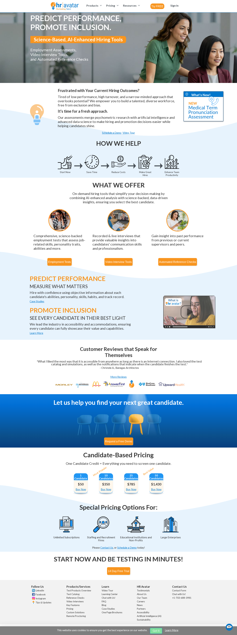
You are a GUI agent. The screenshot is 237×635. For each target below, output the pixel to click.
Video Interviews (75, 601)
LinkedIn (40, 590)
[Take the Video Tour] (189, 327)
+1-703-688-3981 (181, 597)
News (140, 605)
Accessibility (143, 612)
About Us (141, 594)
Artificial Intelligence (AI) (149, 616)
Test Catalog (72, 594)
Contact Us (106, 547)
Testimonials (143, 590)
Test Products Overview (78, 590)
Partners (141, 608)
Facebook (41, 594)
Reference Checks (75, 597)
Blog (104, 605)
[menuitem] (93, 5)
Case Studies (108, 608)
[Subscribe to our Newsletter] (33, 602)
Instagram (41, 598)
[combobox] (157, 6)
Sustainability (144, 619)
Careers (141, 601)
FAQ (104, 601)
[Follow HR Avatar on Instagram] (33, 598)
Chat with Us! (108, 597)
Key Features (73, 605)
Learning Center (110, 594)
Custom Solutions (75, 612)
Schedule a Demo (127, 547)
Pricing (69, 608)
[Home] (65, 6)
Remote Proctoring (76, 616)
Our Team (142, 597)
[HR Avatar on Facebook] (33, 594)
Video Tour (107, 590)
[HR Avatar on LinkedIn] (33, 590)
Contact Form (179, 590)
